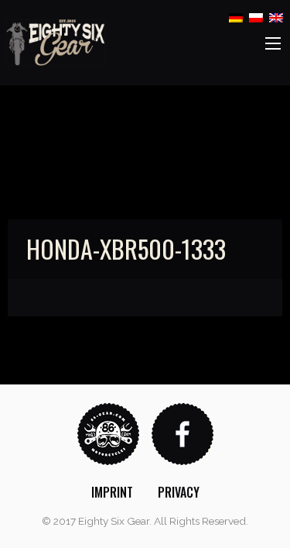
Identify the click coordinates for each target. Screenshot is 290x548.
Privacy (179, 492)
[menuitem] (112, 492)
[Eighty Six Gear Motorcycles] (55, 41)
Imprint (112, 492)
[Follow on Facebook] (182, 433)
